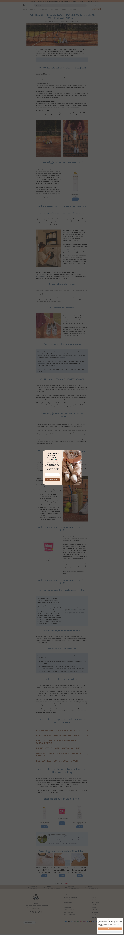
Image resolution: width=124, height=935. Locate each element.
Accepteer (110, 928)
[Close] (122, 919)
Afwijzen (110, 931)
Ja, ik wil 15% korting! (52, 479)
